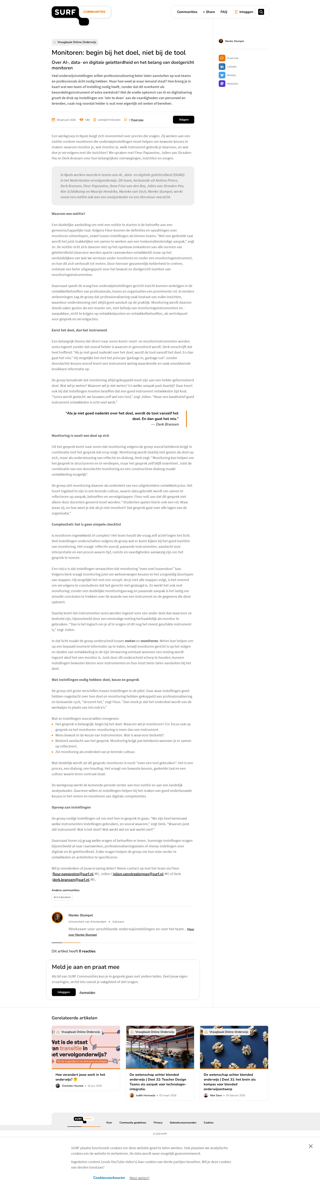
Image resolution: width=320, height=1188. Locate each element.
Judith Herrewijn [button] (145, 1095)
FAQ (224, 12)
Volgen (184, 120)
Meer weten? (139, 1177)
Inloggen (64, 992)
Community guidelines (132, 1122)
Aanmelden (87, 992)
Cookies (209, 1122)
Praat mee (137, 120)
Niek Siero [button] (216, 1095)
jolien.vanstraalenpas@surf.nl (138, 873)
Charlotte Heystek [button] (73, 1086)
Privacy (158, 1122)
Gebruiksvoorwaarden (183, 1122)
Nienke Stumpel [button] (81, 915)
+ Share (209, 12)
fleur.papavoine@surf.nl (73, 873)
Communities (187, 12)
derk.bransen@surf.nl (71, 879)
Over (109, 1122)
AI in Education (62, 897)
